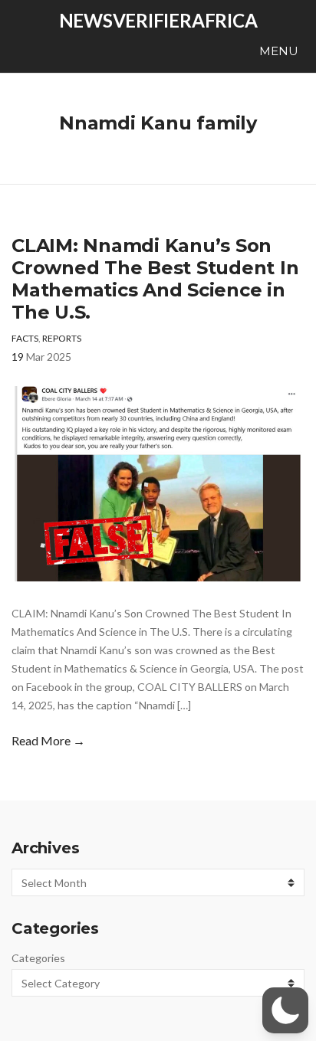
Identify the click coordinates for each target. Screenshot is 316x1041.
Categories (38, 957)
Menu (277, 51)
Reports (61, 338)
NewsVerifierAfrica (158, 20)
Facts (25, 338)
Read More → (48, 740)
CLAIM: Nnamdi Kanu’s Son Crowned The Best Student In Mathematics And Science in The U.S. (155, 278)
